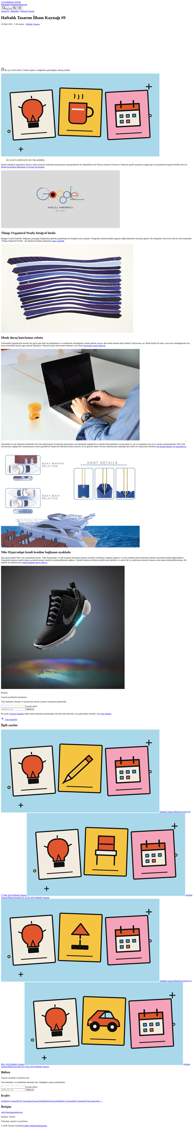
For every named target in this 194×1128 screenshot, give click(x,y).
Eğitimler (13, 4)
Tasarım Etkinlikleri (40, 1101)
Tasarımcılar (53, 1101)
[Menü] (19, 8)
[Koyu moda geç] (14, 8)
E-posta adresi (31, 706)
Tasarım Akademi (16, 714)
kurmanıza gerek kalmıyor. (95, 345)
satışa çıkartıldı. (58, 241)
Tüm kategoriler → (94, 1101)
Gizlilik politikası (30, 1126)
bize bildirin (106, 714)
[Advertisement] (97, 45)
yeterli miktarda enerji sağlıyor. (35, 562)
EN (10, 8)
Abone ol (30, 709)
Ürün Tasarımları (25, 1101)
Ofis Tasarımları (79, 1101)
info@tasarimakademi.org (12, 1112)
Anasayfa (5, 11)
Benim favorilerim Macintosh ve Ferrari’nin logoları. (23, 167)
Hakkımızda (22, 4)
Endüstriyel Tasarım (9, 1101)
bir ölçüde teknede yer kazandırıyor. (171, 446)
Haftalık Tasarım (27, 11)
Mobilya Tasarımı (65, 1101)
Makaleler (5, 4)
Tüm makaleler (10, 719)
